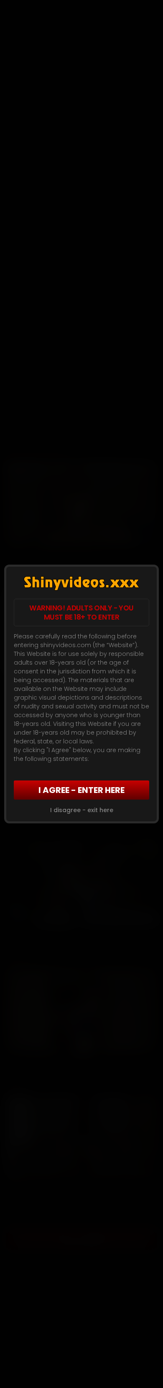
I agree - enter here (81, 790)
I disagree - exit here (81, 810)
